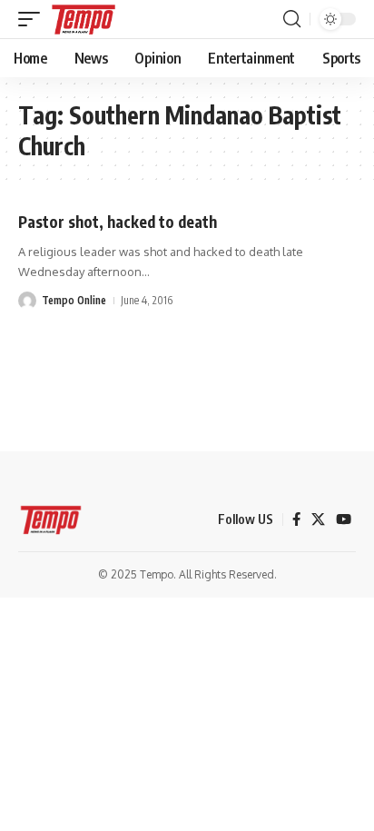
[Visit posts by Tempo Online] (27, 301)
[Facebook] (296, 519)
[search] (292, 19)
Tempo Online (74, 300)
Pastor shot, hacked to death (117, 222)
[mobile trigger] (33, 19)
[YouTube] (343, 519)
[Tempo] (83, 19)
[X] (318, 519)
